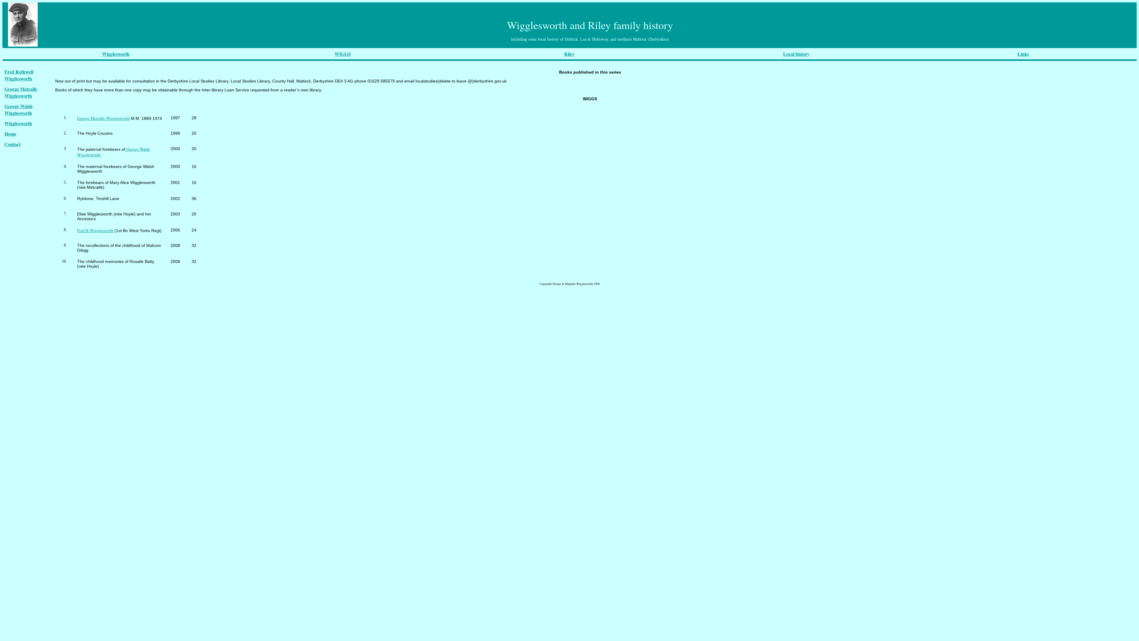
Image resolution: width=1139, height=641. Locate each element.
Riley (569, 53)
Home (10, 133)
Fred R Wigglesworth (95, 230)
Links (1023, 53)
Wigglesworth (116, 53)
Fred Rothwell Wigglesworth (18, 75)
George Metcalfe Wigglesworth (20, 92)
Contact (12, 144)
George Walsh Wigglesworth (18, 109)
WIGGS (343, 53)
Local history (796, 53)
